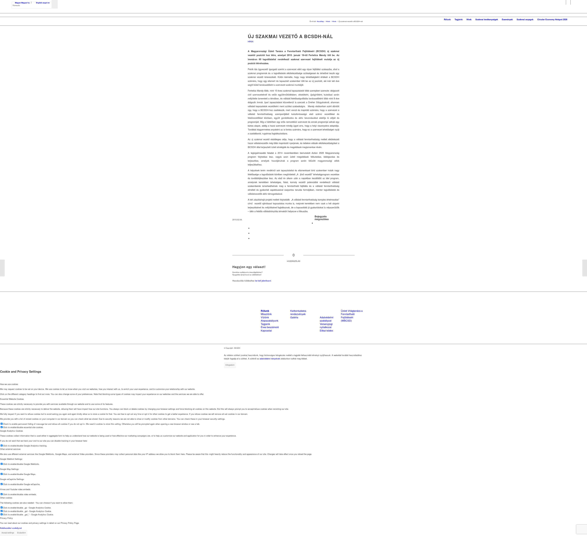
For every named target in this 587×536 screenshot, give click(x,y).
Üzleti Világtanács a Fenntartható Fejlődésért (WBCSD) (352, 315)
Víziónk (265, 317)
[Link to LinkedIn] (568, 2)
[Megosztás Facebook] (315, 223)
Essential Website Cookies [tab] (12, 398)
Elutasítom (21, 532)
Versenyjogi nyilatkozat (326, 325)
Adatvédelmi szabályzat (326, 319)
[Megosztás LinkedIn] (252, 233)
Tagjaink (265, 324)
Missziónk (266, 314)
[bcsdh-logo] (35, 19)
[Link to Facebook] (563, 2)
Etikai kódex (326, 330)
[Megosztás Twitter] (252, 228)
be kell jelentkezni (263, 280)
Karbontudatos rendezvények (298, 312)
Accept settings (8, 532)
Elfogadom (229, 365)
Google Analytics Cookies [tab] (11, 430)
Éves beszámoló (270, 327)
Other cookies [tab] (6, 497)
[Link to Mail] (573, 2)
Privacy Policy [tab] (6, 518)
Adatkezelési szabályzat (11, 528)
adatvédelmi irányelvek (270, 358)
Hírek (250, 41)
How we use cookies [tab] (9, 384)
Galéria (294, 317)
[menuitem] (447, 19)
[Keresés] (572, 19)
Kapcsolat (266, 330)
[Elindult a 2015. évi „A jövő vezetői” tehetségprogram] (2, 268)
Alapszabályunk (269, 320)
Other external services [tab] (10, 449)
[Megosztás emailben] (252, 238)
